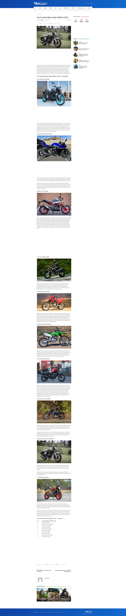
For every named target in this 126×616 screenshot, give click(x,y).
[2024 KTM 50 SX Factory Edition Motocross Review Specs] (54, 594)
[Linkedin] (86, 3)
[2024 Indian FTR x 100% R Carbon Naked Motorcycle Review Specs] (75, 66)
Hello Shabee (47, 578)
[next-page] (39, 603)
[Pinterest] (88, 3)
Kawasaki (42, 597)
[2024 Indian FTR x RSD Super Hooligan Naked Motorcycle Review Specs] (65, 594)
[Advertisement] (54, 57)
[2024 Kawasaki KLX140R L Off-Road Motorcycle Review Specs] (75, 60)
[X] (90, 3)
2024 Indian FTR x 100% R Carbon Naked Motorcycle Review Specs (83, 67)
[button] (35, 8)
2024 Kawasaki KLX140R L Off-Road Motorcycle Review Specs (84, 61)
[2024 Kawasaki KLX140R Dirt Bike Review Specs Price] (42, 594)
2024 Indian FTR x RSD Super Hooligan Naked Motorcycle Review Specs (65, 599)
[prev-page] (37, 603)
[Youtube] (91, 3)
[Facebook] (85, 3)
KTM (53, 597)
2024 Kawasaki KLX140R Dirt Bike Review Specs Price (42, 599)
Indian (65, 597)
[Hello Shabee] (37, 20)
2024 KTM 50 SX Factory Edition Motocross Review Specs (54, 599)
